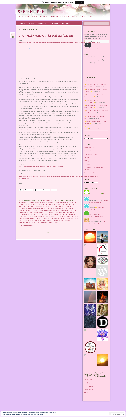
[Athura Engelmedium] (90, 262)
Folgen (88, 45)
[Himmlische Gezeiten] (90, 322)
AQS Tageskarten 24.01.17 (90, 154)
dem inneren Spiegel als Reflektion (61, 206)
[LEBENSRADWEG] (90, 347)
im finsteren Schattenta (62, 216)
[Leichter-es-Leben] (102, 250)
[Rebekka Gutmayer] (102, 271)
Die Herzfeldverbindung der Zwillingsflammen (46, 36)
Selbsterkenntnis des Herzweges (55, 220)
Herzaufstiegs (35, 216)
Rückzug (86, 161)
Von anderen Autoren (47, 200)
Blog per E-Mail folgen (91, 32)
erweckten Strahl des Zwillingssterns (28, 214)
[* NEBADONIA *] (90, 335)
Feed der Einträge (89, 386)
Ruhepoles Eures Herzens (30, 220)
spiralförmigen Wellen (31, 222)
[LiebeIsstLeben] (102, 261)
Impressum (55, 23)
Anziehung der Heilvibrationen (26, 202)
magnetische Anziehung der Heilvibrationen (54, 218)
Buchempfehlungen (43, 23)
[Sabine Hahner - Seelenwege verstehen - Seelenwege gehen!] (102, 237)
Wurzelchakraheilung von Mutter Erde (47, 222)
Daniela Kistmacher (65, 202)
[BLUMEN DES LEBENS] (102, 360)
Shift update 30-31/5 (89, 148)
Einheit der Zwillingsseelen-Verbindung (34, 212)
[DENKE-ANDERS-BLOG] (102, 322)
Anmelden (87, 383)
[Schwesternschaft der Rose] (102, 310)
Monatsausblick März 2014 (91, 173)
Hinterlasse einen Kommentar (26, 225)
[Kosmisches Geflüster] (90, 360)
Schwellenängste (42, 220)
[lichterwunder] (90, 297)
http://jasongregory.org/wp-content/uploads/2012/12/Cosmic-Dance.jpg (41, 167)
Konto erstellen (88, 380)
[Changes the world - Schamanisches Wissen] (102, 297)
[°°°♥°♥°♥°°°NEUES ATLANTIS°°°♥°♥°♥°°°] (102, 335)
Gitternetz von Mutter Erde (61, 214)
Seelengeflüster (89, 69)
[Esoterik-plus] (90, 250)
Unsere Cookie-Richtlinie (38, 414)
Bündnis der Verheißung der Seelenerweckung (47, 202)
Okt (12, 35)
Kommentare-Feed (89, 389)
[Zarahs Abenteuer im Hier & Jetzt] (90, 310)
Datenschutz (66, 23)
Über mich (31, 23)
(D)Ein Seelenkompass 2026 (91, 81)
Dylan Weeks (92, 214)
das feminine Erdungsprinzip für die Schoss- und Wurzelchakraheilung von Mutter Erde (48, 204)
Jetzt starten (79, 2)
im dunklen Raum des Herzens (47, 216)
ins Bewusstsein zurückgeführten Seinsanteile (30, 218)
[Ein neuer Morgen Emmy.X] (90, 237)
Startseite (22, 23)
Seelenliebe (31, 11)
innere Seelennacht (73, 216)
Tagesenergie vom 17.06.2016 (91, 151)
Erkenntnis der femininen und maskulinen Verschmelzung (60, 212)
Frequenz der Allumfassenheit (45, 214)
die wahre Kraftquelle (43, 210)
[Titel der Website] (102, 284)
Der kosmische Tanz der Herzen (41, 208)
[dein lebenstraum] (90, 284)
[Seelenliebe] (66, 12)
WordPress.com (88, 393)
